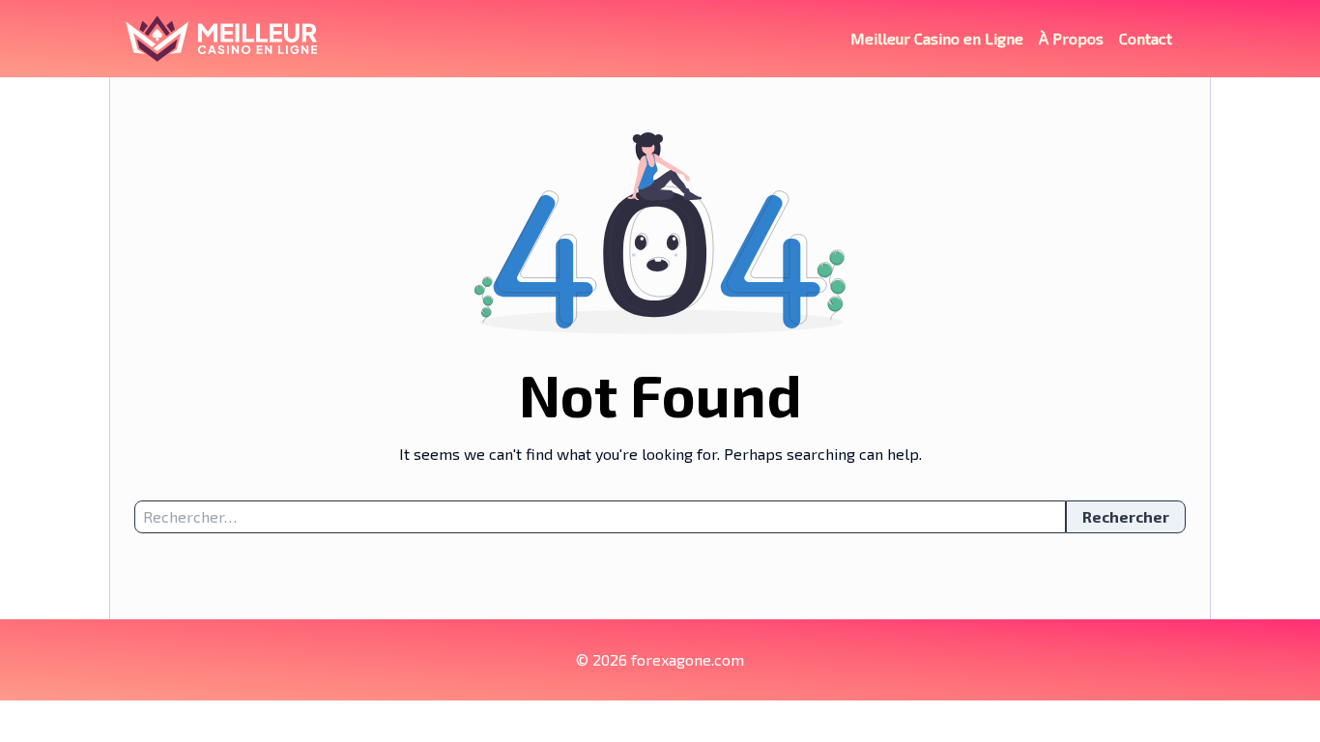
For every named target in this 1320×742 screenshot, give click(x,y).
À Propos (1071, 38)
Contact (1145, 38)
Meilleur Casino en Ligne (936, 38)
